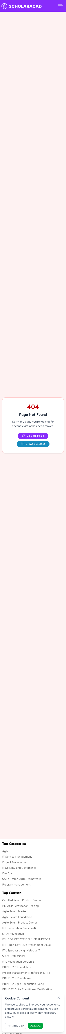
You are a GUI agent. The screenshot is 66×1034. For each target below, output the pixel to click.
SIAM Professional (13, 956)
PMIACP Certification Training (20, 906)
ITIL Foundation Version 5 (18, 962)
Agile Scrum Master (14, 911)
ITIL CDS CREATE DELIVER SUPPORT (26, 939)
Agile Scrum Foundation (17, 917)
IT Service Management (17, 857)
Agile (5, 851)
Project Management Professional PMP (27, 973)
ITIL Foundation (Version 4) (19, 928)
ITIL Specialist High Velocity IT (21, 950)
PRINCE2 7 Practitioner (16, 978)
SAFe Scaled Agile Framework (21, 879)
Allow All (35, 1025)
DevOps (7, 873)
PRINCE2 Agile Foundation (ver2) (23, 984)
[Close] (58, 997)
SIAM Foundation (13, 934)
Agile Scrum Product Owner (19, 922)
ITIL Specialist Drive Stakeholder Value (26, 945)
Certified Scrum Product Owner (21, 900)
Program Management (16, 884)
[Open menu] (60, 6)
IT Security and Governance (19, 868)
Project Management (15, 862)
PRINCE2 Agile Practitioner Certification (27, 989)
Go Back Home (35, 436)
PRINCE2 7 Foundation (16, 967)
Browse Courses (35, 444)
